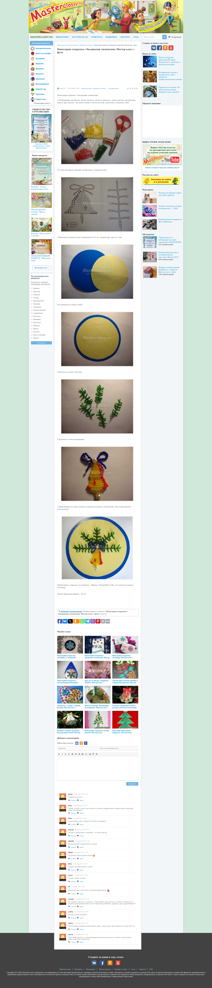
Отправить (132, 784)
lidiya (70, 864)
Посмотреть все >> (42, 268)
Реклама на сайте (120, 969)
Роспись (36, 332)
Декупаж (40, 68)
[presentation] (59, 754)
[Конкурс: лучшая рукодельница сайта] (41, 164)
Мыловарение (42, 84)
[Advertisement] (97, 71)
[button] (59, 754)
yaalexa (70, 912)
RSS (151, 969)
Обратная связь (65, 969)
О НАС (136, 37)
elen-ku (70, 934)
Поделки (36, 295)
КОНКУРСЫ (96, 37)
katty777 (63, 88)
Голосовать (41, 343)
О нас (133, 969)
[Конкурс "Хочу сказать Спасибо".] (41, 224)
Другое (36, 338)
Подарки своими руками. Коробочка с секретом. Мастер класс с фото (169, 269)
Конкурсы (78, 969)
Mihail (70, 852)
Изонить (40, 74)
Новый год (41, 89)
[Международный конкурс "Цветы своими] (41, 199)
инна (70, 805)
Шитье (35, 329)
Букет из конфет (43, 53)
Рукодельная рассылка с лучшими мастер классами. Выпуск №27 (168, 254)
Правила (142, 969)
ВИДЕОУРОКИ (62, 37)
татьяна (71, 899)
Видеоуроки (90, 969)
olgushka (71, 841)
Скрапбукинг (38, 313)
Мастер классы (104, 969)
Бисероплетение (86, 88)
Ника (70, 818)
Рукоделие (37, 307)
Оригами (40, 94)
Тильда (36, 298)
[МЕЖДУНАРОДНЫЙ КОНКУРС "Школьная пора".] (41, 245)
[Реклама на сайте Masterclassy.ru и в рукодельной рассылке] (161, 184)
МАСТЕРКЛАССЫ (80, 37)
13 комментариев (113, 88)
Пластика (37, 316)
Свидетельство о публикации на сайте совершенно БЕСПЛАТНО (169, 239)
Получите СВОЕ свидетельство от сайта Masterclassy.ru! (41, 146)
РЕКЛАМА (125, 37)
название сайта (41, 37)
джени (70, 794)
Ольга (70, 875)
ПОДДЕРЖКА (111, 37)
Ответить (73, 800)
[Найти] (164, 37)
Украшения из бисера (99, 88)
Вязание (40, 63)
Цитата (81, 800)
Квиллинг (40, 79)
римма (70, 923)
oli (69, 886)
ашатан (71, 830)
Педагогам (41, 99)
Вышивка (40, 58)
